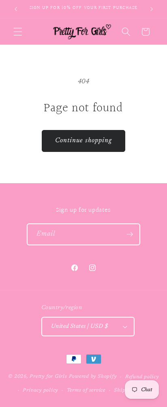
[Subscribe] (129, 234)
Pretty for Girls (48, 377)
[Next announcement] (152, 9)
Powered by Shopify (93, 377)
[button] (18, 31)
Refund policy (142, 377)
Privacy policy (40, 390)
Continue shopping (83, 140)
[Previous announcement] (16, 9)
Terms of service (86, 390)
